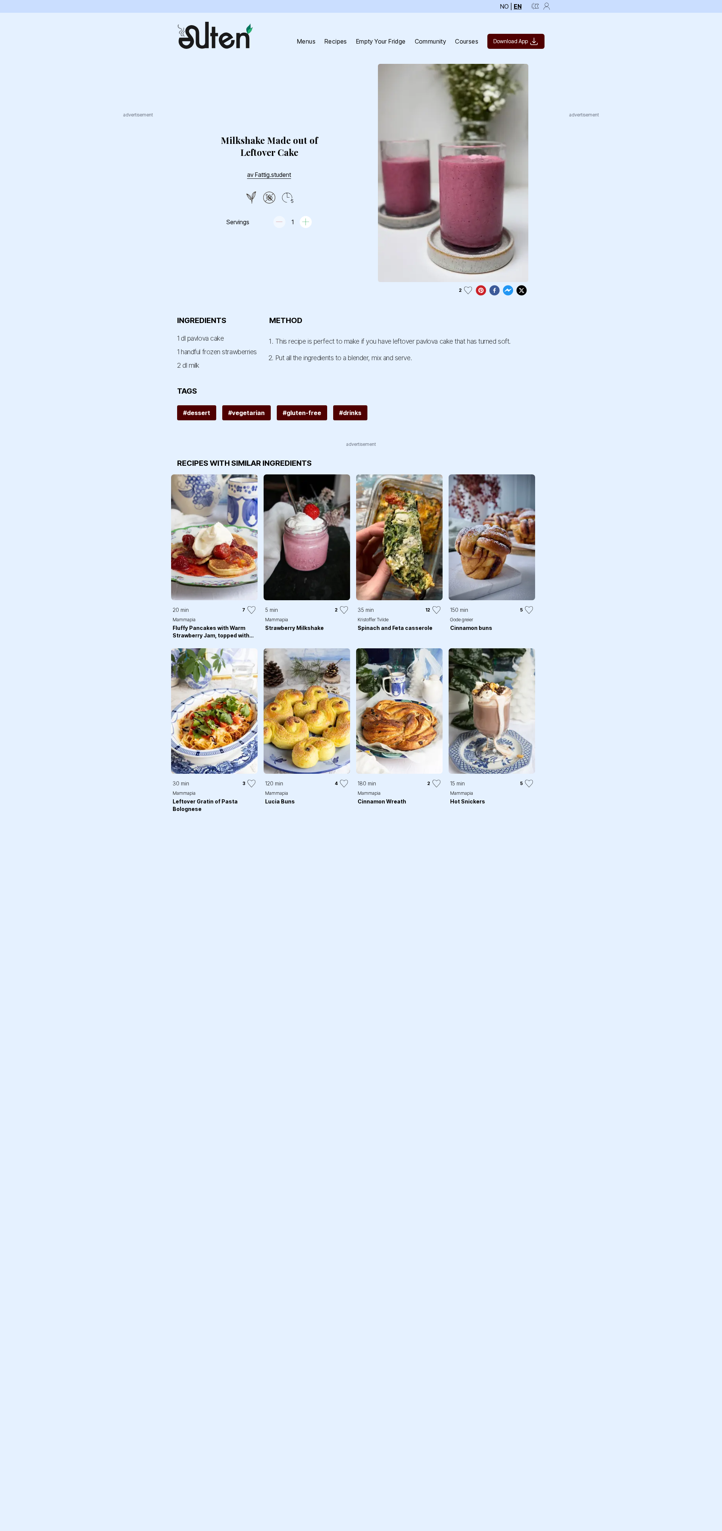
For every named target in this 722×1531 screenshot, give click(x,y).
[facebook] (494, 290)
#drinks (350, 413)
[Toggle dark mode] (535, 6)
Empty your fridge (381, 41)
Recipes (336, 41)
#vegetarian (246, 413)
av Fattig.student (269, 174)
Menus (306, 41)
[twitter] (521, 290)
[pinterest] (481, 290)
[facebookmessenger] (508, 290)
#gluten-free (302, 413)
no (504, 6)
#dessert (196, 413)
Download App (510, 41)
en (518, 6)
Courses (466, 41)
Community (430, 41)
